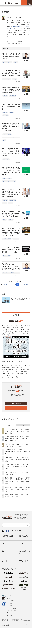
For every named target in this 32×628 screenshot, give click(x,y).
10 (27, 284)
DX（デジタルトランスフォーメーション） (10, 137)
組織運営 (15, 62)
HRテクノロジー (24, 561)
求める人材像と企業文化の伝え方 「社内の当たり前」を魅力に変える (17, 495)
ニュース (21, 543)
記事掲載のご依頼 (8, 536)
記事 (3, 551)
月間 (23, 425)
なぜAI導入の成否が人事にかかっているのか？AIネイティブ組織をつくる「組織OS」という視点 (17, 466)
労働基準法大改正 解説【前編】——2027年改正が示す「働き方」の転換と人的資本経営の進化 (17, 489)
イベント (4, 561)
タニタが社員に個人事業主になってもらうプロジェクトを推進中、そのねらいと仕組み (11, 73)
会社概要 (9, 606)
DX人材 (4, 140)
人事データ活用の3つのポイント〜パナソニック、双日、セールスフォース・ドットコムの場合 (11, 152)
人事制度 (15, 79)
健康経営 (4, 219)
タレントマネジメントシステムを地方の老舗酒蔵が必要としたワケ (11, 56)
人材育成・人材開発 (7, 79)
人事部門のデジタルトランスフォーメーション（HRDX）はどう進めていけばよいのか (11, 266)
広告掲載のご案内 (24, 536)
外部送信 (9, 615)
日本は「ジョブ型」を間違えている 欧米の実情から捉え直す (11, 106)
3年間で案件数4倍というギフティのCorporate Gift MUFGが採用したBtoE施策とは (17, 451)
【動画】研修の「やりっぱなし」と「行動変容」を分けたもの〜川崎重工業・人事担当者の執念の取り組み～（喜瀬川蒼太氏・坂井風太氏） (17, 480)
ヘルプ (9, 595)
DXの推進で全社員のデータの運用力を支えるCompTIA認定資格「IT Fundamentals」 (11, 127)
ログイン (17, 408)
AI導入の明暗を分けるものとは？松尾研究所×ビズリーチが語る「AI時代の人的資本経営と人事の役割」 (17, 459)
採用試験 (4, 203)
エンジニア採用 (12, 200)
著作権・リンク (11, 598)
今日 (9, 425)
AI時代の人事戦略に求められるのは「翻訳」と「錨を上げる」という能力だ (17, 445)
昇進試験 (10, 203)
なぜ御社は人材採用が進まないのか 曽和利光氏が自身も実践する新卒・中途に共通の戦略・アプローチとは (17, 438)
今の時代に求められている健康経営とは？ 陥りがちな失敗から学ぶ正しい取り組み (11, 213)
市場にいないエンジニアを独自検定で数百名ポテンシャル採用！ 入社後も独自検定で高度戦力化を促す (11, 193)
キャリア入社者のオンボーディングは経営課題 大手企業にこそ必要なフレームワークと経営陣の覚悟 (17, 431)
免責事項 (9, 603)
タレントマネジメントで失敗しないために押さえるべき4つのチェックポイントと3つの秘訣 (11, 171)
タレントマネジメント (7, 62)
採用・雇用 (5, 95)
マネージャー (15, 238)
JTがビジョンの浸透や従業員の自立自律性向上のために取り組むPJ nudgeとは (11, 249)
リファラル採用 (12, 95)
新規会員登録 (16, 403)
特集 (3, 543)
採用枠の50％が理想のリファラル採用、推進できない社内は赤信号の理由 (11, 89)
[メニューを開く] (2, 2)
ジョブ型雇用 (5, 115)
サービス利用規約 (11, 608)
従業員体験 (11, 219)
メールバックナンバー (17, 399)
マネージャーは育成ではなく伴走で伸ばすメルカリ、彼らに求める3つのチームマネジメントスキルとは (11, 231)
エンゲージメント (6, 255)
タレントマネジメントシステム (9, 181)
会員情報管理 (10, 600)
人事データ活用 (6, 159)
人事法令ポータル (24, 551)
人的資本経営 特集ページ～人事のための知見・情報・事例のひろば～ (20, 298)
